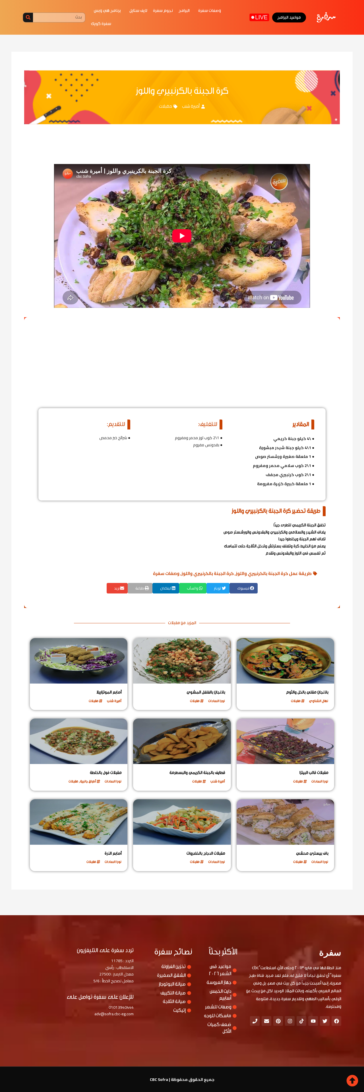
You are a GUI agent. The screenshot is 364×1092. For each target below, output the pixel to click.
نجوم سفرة (163, 10)
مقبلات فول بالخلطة (106, 773)
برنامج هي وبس (107, 10)
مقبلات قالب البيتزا (313, 773)
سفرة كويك (101, 23)
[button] (243, 588)
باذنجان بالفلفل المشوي (206, 692)
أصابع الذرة (113, 853)
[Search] (28, 17)
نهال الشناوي (318, 701)
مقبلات (165, 106)
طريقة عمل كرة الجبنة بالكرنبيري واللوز (274, 573)
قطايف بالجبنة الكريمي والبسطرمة (197, 773)
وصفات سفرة (209, 10)
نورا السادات (216, 701)
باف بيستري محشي (312, 853)
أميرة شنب (191, 106)
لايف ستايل (138, 10)
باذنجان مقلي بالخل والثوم (307, 692)
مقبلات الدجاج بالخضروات (206, 853)
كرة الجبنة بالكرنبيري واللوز (207, 573)
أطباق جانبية (88, 781)
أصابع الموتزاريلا (109, 692)
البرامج (184, 10)
